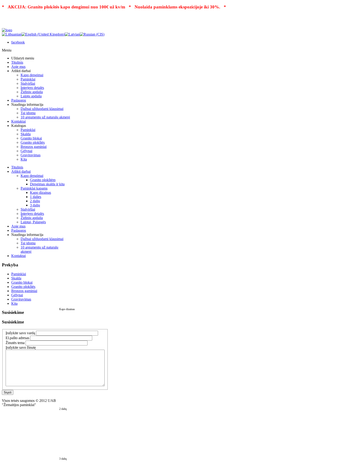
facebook (18, 42)
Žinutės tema (15, 343)
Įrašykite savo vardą (20, 333)
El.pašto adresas (17, 338)
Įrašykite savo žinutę (21, 347)
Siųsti (7, 392)
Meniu (6, 50)
